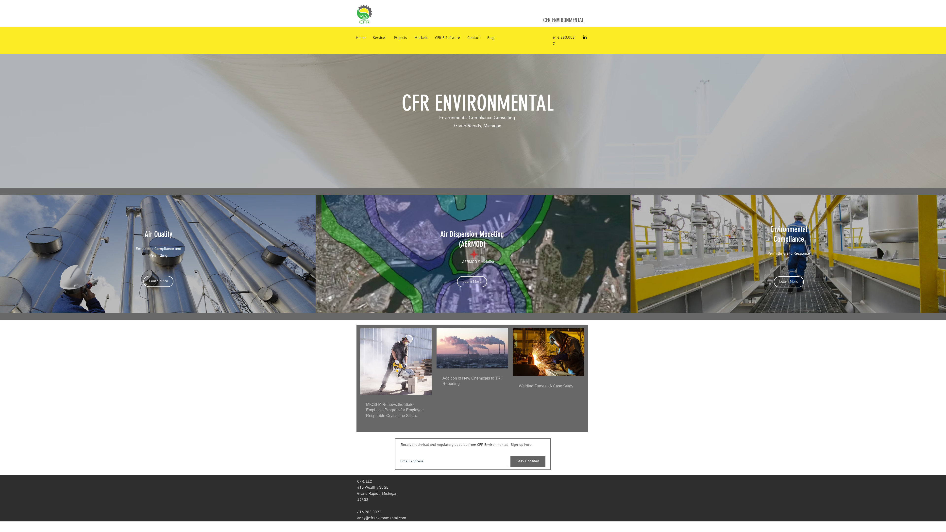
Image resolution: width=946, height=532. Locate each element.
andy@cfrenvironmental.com (381, 518)
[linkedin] (584, 37)
